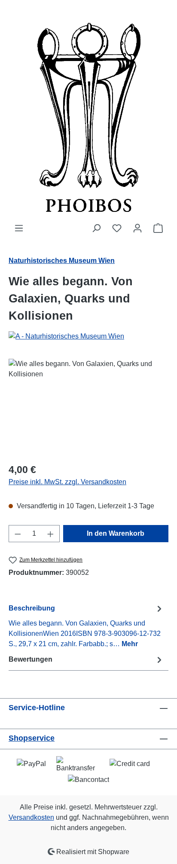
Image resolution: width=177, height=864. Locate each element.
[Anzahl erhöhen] (51, 533)
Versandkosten (31, 817)
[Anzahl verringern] (18, 533)
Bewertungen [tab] (30, 659)
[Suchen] (96, 228)
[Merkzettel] (117, 228)
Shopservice (32, 738)
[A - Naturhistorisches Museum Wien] (88, 336)
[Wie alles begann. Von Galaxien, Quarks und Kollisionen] (88, 407)
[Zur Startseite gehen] (88, 111)
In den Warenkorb (115, 533)
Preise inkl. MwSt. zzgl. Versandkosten (67, 481)
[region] (88, 407)
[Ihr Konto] (137, 228)
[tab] (86, 625)
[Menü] (19, 228)
